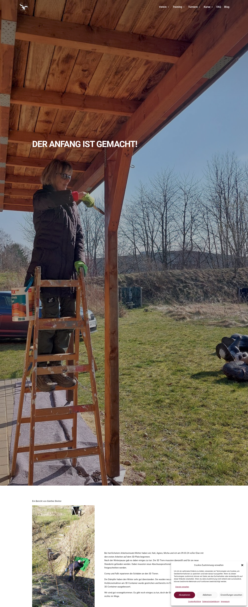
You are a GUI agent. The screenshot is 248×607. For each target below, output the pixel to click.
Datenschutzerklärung (210, 602)
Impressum (225, 602)
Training (177, 6)
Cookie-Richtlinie (194, 602)
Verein (163, 6)
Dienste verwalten (182, 587)
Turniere (193, 6)
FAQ (218, 6)
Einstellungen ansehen (231, 595)
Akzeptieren (184, 595)
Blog (226, 6)
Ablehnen (207, 595)
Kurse (207, 6)
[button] (242, 565)
